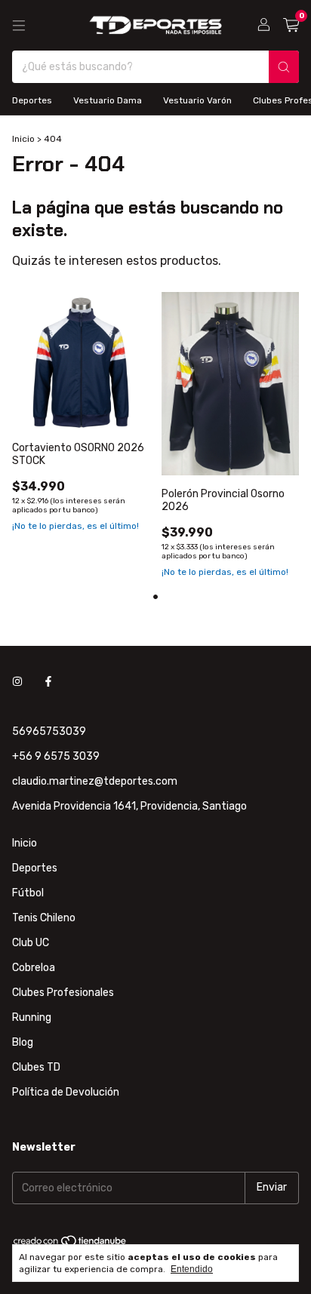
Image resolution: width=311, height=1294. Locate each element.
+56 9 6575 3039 (56, 756)
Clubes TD (36, 1067)
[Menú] (19, 25)
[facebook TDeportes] (48, 682)
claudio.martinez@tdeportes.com (94, 781)
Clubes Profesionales (63, 992)
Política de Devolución (65, 1092)
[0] (291, 26)
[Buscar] (284, 67)
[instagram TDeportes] (17, 682)
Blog (22, 1042)
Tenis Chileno (43, 917)
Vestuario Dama (107, 100)
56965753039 (49, 731)
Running (31, 1017)
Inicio (23, 139)
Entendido (192, 1269)
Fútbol (28, 893)
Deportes (32, 100)
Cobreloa (33, 967)
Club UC (30, 942)
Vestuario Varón (197, 100)
